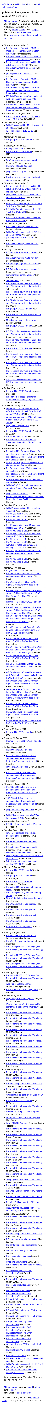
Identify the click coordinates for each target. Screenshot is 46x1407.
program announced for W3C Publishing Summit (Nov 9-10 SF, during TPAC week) (24, 420)
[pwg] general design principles (20, 810)
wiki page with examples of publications (24, 1180)
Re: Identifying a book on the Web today (24, 1013)
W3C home (7, 4)
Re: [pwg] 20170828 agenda (19, 140)
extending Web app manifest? (19, 853)
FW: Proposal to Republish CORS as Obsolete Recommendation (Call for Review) (23, 107)
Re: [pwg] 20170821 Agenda (19, 309)
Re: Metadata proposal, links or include (23, 314)
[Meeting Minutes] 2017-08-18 (19, 131)
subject (35, 30)
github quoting (12, 280)
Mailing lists (19, 4)
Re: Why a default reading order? (21, 904)
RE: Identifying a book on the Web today (24, 824)
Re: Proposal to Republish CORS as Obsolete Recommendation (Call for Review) (22, 51)
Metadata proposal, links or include (22, 320)
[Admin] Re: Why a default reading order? (24, 898)
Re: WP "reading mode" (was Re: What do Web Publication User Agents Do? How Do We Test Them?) (24, 593)
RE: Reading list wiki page (18, 1350)
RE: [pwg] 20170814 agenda (19, 750)
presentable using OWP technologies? (23, 1344)
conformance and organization (20, 1251)
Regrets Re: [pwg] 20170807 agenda (22, 1112)
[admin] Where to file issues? (19, 74)
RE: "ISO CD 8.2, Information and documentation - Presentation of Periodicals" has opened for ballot (21, 758)
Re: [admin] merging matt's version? (22, 226)
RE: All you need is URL (17, 514)
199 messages (11, 21)
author (22, 30)
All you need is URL (15, 571)
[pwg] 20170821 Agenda (17, 494)
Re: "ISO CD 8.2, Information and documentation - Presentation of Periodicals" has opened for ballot (21, 775)
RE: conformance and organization (22, 1239)
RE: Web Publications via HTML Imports (24, 1299)
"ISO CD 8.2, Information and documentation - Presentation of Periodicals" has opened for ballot (21, 801)
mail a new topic (24, 32)
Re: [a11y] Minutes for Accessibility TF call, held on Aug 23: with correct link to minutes (23, 189)
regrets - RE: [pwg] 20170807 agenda (23, 1117)
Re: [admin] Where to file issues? (21, 68)
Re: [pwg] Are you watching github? (22, 989)
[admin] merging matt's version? (20, 275)
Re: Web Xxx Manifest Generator (21, 935)
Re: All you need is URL (17, 437)
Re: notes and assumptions (18, 1256)
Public (30, 4)
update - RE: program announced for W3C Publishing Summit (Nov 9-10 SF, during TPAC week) (23, 411)
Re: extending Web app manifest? (21, 841)
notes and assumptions (16, 1262)
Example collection (14, 149)
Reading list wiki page (16, 1355)
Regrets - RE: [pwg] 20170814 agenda (23, 602)
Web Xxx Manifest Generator (19, 984)
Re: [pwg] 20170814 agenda (19, 732)
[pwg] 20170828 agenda (17, 172)
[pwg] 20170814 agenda (17, 767)
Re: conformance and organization (21, 1245)
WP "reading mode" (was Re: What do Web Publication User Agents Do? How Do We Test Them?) (24, 675)
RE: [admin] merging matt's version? (22, 252)
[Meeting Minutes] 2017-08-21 (19, 238)
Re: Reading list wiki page (18, 1285)
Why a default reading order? (19, 926)
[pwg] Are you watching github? (20, 998)
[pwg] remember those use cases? (21, 160)
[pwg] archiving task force (17, 425)
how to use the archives (20, 35)
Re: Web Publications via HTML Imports (24, 1191)
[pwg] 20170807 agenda (17, 1123)
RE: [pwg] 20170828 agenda (19, 166)
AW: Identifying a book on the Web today (24, 1095)
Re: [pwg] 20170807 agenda (19, 870)
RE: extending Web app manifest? (21, 847)
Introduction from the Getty (18, 1290)
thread (15, 30)
